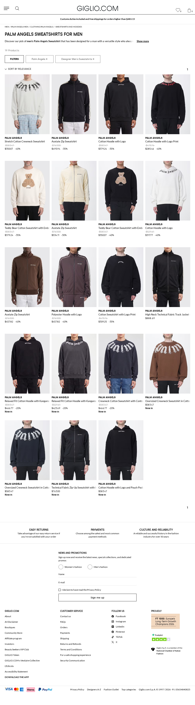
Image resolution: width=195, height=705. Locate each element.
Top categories (128, 689)
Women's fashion (73, 566)
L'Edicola (9, 666)
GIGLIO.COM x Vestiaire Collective (22, 660)
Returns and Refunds (70, 643)
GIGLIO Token (12, 655)
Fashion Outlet (111, 689)
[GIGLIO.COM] (97, 8)
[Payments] (30, 689)
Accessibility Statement (16, 671)
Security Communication (72, 660)
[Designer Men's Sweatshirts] (77, 59)
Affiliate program (13, 638)
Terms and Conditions (71, 649)
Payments (65, 632)
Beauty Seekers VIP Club (17, 649)
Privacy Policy (94, 589)
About (8, 616)
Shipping (64, 638)
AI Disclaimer (11, 621)
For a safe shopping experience (75, 655)
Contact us (65, 616)
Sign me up (97, 597)
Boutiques (10, 627)
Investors (9, 643)
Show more (143, 41)
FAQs (63, 621)
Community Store (13, 632)
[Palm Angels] (40, 59)
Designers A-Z (94, 689)
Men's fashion (101, 566)
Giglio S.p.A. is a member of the (169, 651)
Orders (63, 627)
